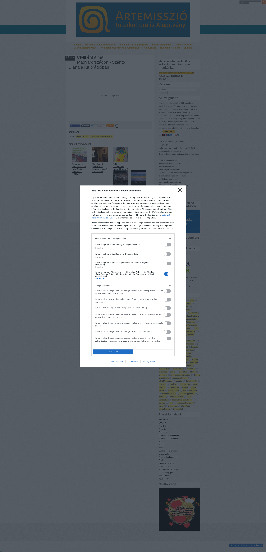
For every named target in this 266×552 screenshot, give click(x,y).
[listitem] (133, 238)
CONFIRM (113, 352)
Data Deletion (117, 361)
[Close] (181, 191)
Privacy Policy (149, 361)
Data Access (133, 361)
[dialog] (133, 276)
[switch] (167, 244)
